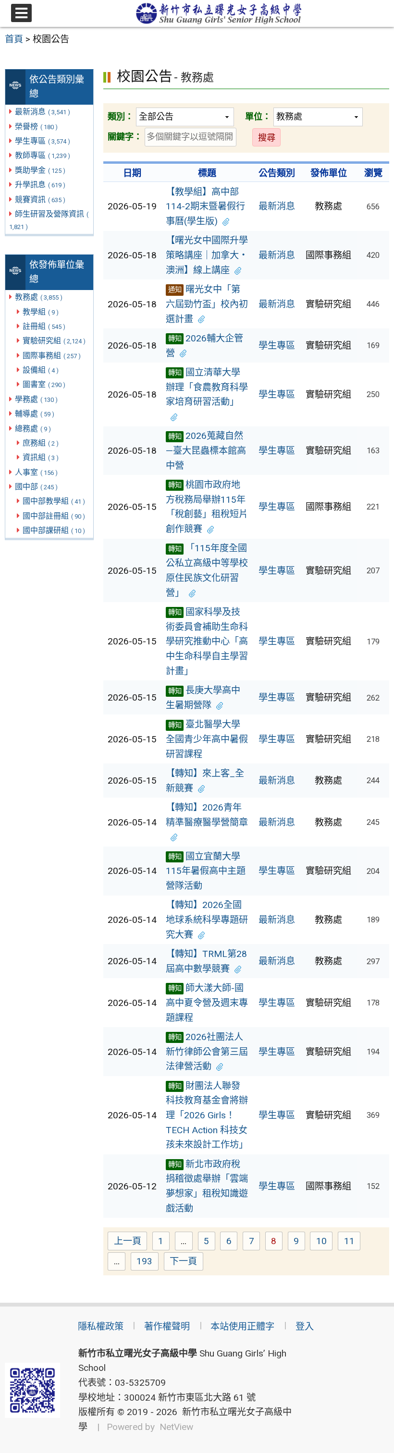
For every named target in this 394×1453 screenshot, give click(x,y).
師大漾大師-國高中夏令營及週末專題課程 (207, 1002)
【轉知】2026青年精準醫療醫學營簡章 (207, 815)
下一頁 (183, 1261)
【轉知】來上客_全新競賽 (205, 781)
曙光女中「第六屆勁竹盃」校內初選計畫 (207, 304)
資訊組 (41, 457)
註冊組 (44, 326)
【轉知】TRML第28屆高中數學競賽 (206, 961)
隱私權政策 (100, 1326)
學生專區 (42, 140)
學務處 (36, 399)
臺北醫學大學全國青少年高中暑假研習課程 (207, 739)
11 (352, 1242)
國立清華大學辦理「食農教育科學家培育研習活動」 (207, 387)
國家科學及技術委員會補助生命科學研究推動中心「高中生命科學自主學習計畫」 (207, 641)
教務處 (38, 297)
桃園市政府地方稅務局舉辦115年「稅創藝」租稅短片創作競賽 (207, 506)
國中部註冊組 (54, 516)
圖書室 (44, 384)
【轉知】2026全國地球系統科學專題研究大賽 (207, 919)
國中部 (36, 486)
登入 (305, 1326)
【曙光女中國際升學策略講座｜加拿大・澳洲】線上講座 (207, 255)
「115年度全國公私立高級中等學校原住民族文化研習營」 (207, 570)
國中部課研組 (54, 530)
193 (147, 1262)
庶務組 (41, 443)
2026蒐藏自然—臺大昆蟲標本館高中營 (206, 450)
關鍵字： (125, 137)
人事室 (36, 472)
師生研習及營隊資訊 (49, 219)
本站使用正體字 (242, 1326)
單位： (258, 116)
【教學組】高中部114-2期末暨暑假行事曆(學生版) (205, 206)
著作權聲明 (167, 1326)
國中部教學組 (54, 501)
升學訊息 (40, 184)
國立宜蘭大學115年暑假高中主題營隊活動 (206, 871)
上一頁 (127, 1241)
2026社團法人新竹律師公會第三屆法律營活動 (207, 1051)
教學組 (41, 311)
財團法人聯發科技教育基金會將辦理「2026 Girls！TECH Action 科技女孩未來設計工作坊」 (207, 1115)
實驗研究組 (54, 340)
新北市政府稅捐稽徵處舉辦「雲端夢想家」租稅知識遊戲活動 (207, 1186)
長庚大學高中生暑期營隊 (203, 698)
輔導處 (34, 413)
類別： (121, 116)
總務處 (33, 428)
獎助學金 (40, 170)
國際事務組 (52, 355)
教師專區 (42, 155)
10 (324, 1242)
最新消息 (42, 111)
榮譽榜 (36, 126)
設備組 (41, 370)
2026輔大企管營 (204, 346)
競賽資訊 (40, 199)
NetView (176, 1426)
